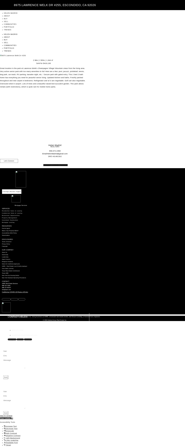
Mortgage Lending (8, 222)
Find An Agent (6, 228)
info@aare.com (6, 289)
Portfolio (9, 27)
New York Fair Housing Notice (10, 275)
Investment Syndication (10, 220)
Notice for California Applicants (11, 264)
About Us (4, 252)
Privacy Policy (6, 244)
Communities (10, 24)
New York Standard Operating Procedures (14, 277)
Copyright (5, 246)
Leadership (5, 257)
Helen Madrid (11, 13)
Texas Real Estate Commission (11, 271)
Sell (6, 21)
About (7, 16)
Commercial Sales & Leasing (12, 213)
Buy (6, 19)
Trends (7, 30)
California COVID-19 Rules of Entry (15, 292)
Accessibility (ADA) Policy (9, 233)
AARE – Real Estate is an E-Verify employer (14, 266)
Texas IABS (5, 273)
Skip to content (6, 416)
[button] (6, 418)
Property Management (9, 218)
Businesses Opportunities (11, 215)
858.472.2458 (55, 151)
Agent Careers (6, 259)
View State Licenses (8, 268)
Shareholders (6, 235)
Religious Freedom (7, 261)
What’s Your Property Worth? (10, 230)
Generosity (5, 254)
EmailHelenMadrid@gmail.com (55, 154)
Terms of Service (7, 241)
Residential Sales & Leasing (12, 211)
